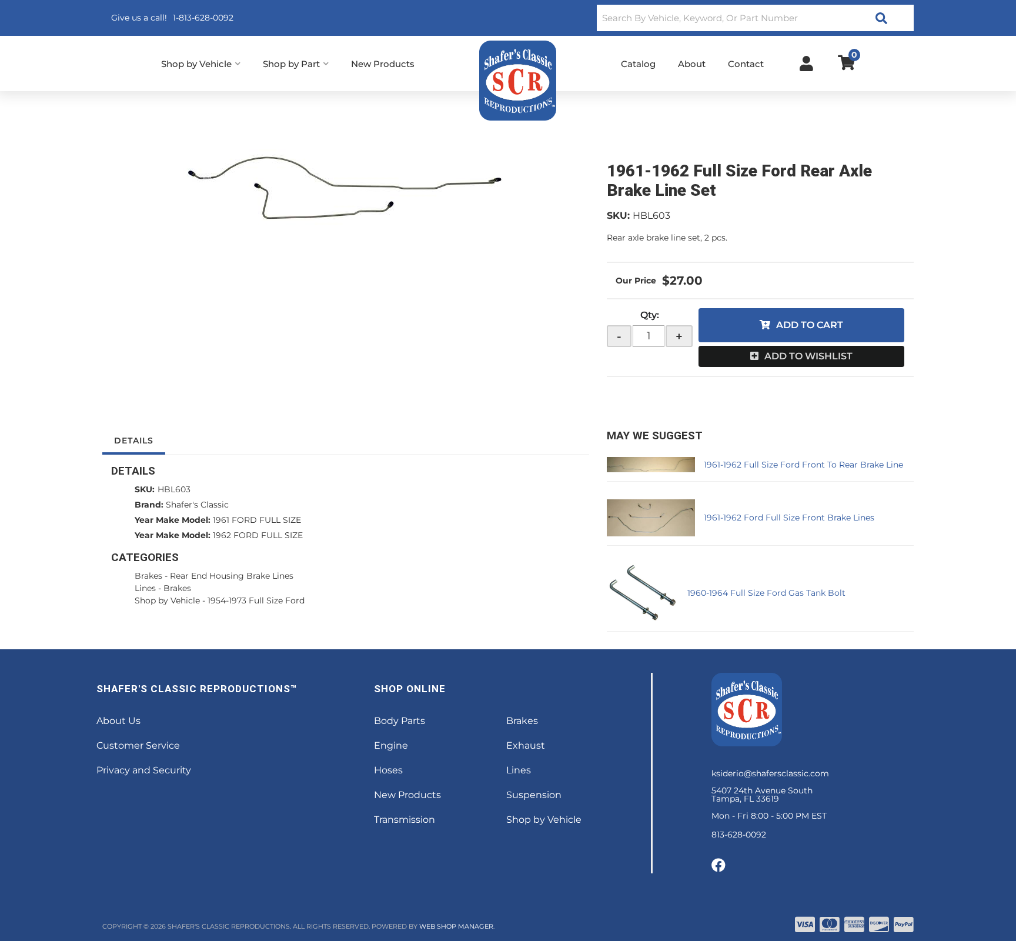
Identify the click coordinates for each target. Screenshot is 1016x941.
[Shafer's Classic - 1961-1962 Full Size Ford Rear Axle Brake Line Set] (345, 187)
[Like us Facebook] (718, 865)
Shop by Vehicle (167, 600)
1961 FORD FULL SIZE (257, 520)
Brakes (148, 575)
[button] (755, 18)
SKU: (618, 215)
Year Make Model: (172, 520)
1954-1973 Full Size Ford (256, 600)
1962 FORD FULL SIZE (258, 535)
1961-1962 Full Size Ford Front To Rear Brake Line (803, 464)
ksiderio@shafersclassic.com (770, 773)
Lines (145, 588)
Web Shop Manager (456, 926)
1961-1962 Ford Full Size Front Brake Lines (789, 517)
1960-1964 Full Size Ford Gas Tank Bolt (766, 593)
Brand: (149, 504)
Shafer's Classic (197, 504)
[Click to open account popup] (806, 63)
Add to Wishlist (808, 356)
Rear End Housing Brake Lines (231, 575)
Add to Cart (809, 325)
